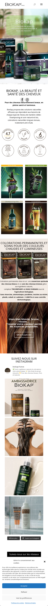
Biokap (24, 21)
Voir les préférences (24, 598)
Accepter (24, 586)
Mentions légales (30, 603)
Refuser (24, 592)
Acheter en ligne (33, 39)
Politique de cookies (17, 603)
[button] (45, 562)
